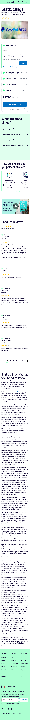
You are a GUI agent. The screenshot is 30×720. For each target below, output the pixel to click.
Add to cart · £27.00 (15, 104)
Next (23, 63)
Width (4, 53)
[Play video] (16, 206)
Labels (3, 660)
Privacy (14, 713)
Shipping (13, 660)
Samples (4, 673)
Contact (23, 666)
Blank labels (5, 670)
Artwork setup (14, 663)
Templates (14, 666)
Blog (22, 670)
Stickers (4, 657)
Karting (23, 676)
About (22, 657)
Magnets (4, 663)
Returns (13, 670)
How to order (14, 673)
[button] (3, 2)
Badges (4, 666)
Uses (3, 679)
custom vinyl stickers (16, 392)
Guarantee (23, 660)
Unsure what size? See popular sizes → (13, 67)
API (21, 673)
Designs (4, 676)
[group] (15, 226)
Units (21, 53)
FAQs (12, 657)
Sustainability (24, 663)
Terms (19, 713)
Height (14, 53)
